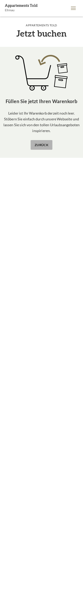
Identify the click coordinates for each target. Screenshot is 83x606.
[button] (73, 8)
